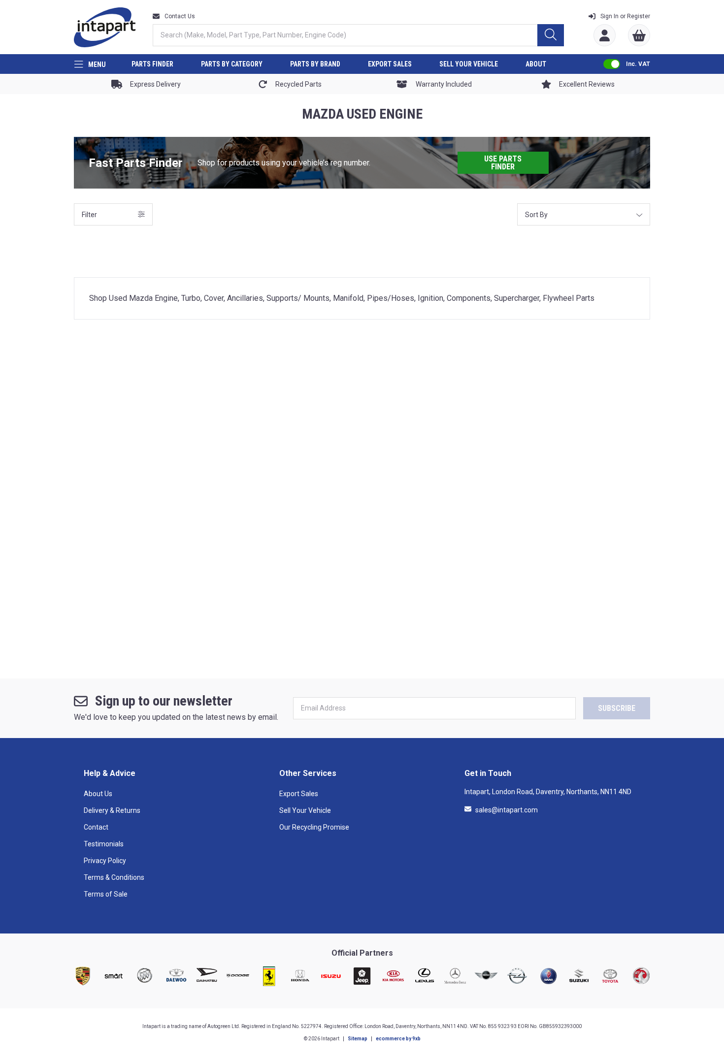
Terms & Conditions (114, 877)
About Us (98, 794)
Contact (96, 827)
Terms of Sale (106, 894)
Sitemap (357, 1038)
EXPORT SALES (390, 64)
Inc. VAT (638, 64)
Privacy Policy (105, 861)
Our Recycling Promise (314, 827)
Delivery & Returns (112, 810)
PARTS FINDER (152, 64)
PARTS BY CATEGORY (232, 64)
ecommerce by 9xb (398, 1038)
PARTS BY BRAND (315, 64)
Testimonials (104, 844)
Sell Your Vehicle (305, 810)
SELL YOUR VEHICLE (468, 64)
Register (625, 16)
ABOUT (536, 64)
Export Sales (298, 794)
